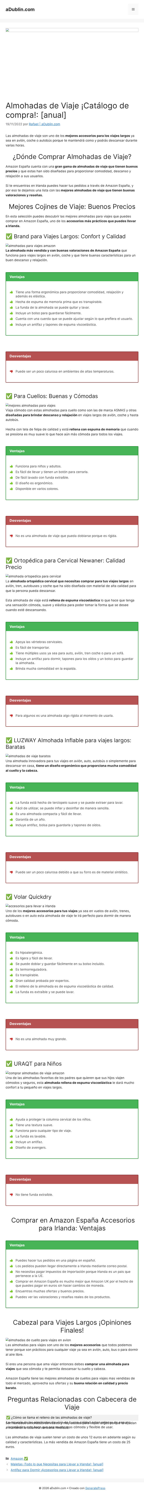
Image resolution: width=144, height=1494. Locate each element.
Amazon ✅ (19, 1458)
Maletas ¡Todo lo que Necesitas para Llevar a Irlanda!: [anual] (57, 1464)
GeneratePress (95, 1488)
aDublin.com (20, 9)
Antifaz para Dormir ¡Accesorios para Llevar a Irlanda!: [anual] (57, 1470)
